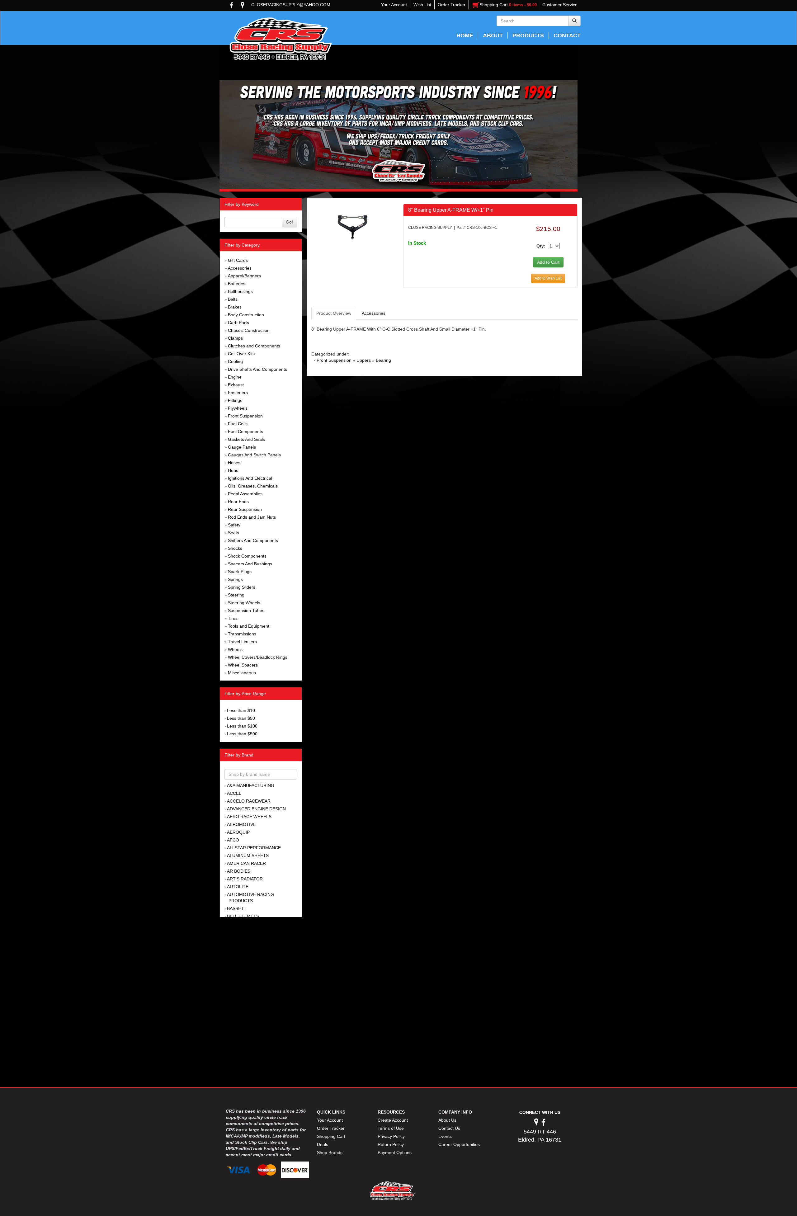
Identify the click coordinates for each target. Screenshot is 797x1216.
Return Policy (391, 1144)
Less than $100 (242, 725)
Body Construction (246, 314)
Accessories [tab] (373, 313)
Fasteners (238, 392)
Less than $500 (242, 733)
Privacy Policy (391, 1136)
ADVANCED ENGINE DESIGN (256, 808)
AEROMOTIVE (241, 824)
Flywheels (238, 408)
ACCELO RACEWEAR (249, 801)
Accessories (240, 268)
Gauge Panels (242, 447)
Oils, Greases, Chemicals (253, 485)
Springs (235, 579)
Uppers (363, 360)
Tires (233, 618)
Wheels (235, 649)
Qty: (540, 245)
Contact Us (449, 1128)
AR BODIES (238, 871)
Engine (235, 377)
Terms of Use (391, 1128)
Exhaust (236, 384)
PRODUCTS (528, 35)
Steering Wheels (244, 602)
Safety (234, 524)
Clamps (235, 338)
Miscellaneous (242, 672)
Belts (233, 299)
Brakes (235, 306)
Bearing (383, 360)
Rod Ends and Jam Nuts (252, 517)
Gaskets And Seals (246, 439)
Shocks (235, 548)
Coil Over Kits (241, 353)
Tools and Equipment (248, 626)
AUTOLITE (237, 886)
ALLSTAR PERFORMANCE (254, 847)
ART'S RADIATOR (245, 878)
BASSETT (237, 908)
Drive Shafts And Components (257, 369)
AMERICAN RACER (246, 863)
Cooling (235, 361)
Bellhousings (240, 291)
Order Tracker (331, 1128)
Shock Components (247, 556)
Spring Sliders (241, 587)
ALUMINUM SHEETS (248, 855)
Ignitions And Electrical (250, 478)
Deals (322, 1144)
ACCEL (234, 793)
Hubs (233, 470)
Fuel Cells (238, 423)
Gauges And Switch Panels (254, 454)
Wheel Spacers (243, 664)
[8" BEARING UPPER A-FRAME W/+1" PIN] (353, 226)
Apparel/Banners (244, 275)
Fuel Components (245, 431)
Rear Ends (238, 501)
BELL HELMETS (243, 916)
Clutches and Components (254, 345)
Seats (233, 532)
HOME (464, 35)
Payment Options (395, 1152)
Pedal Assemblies (245, 493)
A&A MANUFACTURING (250, 785)
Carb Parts (238, 322)
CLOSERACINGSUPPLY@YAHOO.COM (290, 4)
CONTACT (567, 35)
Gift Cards (238, 260)
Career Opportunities (459, 1144)
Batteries (236, 283)
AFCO (233, 839)
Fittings (235, 400)
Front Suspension (245, 415)
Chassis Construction (249, 330)
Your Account (330, 1120)
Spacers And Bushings (250, 563)
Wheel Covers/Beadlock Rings (257, 657)
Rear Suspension (245, 509)
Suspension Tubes (246, 610)
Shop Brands (329, 1152)
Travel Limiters (242, 641)
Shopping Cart (331, 1136)
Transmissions (242, 633)
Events (445, 1136)
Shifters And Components (253, 540)
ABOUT (493, 35)
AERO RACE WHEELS (249, 816)
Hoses (234, 462)
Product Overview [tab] (333, 313)
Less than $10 (241, 710)
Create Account (393, 1120)
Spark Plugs (240, 571)
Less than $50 (241, 718)
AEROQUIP (238, 832)
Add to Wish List (548, 278)
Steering (236, 594)
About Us (447, 1120)
